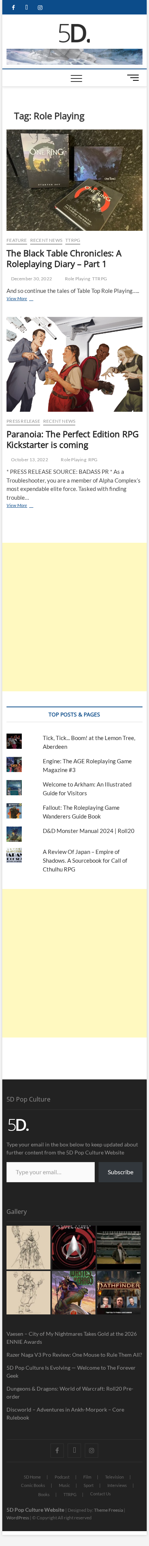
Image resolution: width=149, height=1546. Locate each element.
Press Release (23, 421)
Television (114, 1476)
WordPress (17, 1517)
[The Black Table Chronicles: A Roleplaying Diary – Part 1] (74, 180)
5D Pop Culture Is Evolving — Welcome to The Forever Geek (71, 1371)
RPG (93, 459)
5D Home (32, 1476)
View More (27, 298)
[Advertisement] (74, 617)
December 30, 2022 (31, 278)
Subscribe (120, 1171)
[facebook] (13, 7)
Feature (16, 240)
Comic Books (33, 1485)
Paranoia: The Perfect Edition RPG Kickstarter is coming (72, 439)
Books (44, 1494)
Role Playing (77, 278)
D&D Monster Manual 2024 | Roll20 (88, 830)
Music (64, 1485)
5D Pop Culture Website (35, 1509)
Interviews (117, 1485)
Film (87, 1476)
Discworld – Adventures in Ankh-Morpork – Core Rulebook (65, 1413)
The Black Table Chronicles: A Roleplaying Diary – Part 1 (63, 258)
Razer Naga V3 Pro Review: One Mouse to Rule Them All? (74, 1354)
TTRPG (72, 240)
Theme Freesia (108, 1510)
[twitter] (26, 7)
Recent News (46, 240)
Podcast (62, 1476)
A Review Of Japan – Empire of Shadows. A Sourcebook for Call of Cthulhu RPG (85, 860)
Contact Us (100, 1493)
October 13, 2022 (29, 459)
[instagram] (40, 7)
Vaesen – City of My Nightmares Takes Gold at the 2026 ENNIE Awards (71, 1337)
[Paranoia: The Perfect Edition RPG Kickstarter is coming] (74, 364)
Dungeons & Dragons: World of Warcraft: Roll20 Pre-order (69, 1392)
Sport (89, 1485)
